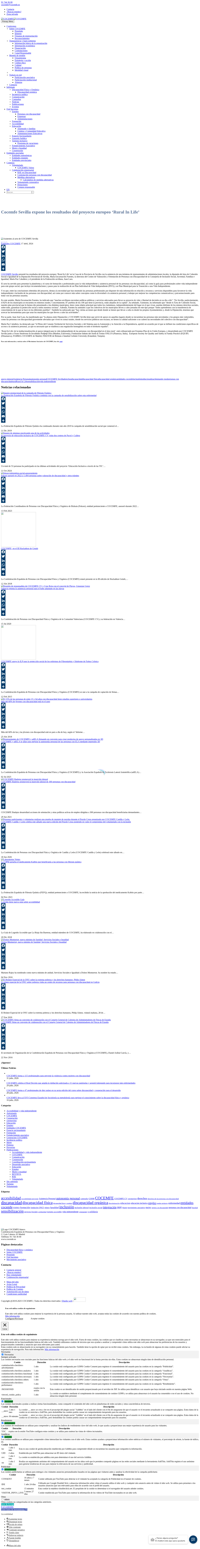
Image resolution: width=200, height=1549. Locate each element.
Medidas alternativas (26, 177)
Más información (12, 1316)
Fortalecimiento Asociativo (23, 146)
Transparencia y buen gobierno (22, 41)
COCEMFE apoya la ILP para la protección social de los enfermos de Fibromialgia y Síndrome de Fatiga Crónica (50, 661)
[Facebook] (100, 247)
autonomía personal (38, 379)
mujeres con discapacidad (160, 1208)
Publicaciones (18, 104)
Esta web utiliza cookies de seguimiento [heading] (20, 1308)
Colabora (10, 163)
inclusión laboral (82, 1207)
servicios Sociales (31, 1212)
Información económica (25, 46)
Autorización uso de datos (18, 1291)
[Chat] (193, 1539)
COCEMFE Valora (25, 167)
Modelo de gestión (17, 55)
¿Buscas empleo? (14, 12)
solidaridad (42, 1212)
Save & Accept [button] (7, 1504)
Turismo (10, 1184)
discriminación (114, 1203)
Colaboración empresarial (23, 170)
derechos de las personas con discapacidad (163, 1199)
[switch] (2, 1401)
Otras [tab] (3, 1497)
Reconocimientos (22, 38)
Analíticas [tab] (5, 1434)
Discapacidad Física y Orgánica (25, 89)
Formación (16, 121)
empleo (152, 1202)
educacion (125, 1203)
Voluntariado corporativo (28, 182)
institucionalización (149, 379)
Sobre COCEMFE (17, 28)
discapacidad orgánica (107, 379)
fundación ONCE (37, 1208)
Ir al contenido (7, 1507)
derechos (67, 379)
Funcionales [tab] (6, 1399)
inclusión (137, 379)
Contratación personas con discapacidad (34, 175)
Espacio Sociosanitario (21, 136)
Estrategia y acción (23, 60)
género (47, 1207)
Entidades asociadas (15, 153)
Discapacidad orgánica (27, 92)
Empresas (21, 116)
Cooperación (17, 150)
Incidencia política (20, 94)
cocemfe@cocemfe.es (10, 5)
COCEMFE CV (120, 1199)
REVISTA (16, 1174)
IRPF (119, 1207)
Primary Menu (7, 21)
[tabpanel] (100, 1378)
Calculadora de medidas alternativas (38, 180)
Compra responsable (26, 187)
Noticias (15, 102)
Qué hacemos (12, 109)
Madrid (124, 1208)
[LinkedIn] (100, 256)
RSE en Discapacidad (26, 172)
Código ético (20, 63)
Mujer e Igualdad (19, 148)
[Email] (100, 264)
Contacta (10, 9)
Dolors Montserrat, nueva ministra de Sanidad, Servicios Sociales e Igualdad (34, 942)
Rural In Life (21, 381)
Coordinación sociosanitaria (24, 1162)
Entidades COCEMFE (11, 243)
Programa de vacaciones (27, 143)
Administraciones (24, 119)
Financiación (20, 48)
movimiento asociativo (136, 1208)
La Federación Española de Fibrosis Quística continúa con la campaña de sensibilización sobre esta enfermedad (48, 395)
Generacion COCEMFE (17, 1137)
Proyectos (11, 1147)
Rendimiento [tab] (6, 1420)
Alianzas (18, 82)
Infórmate (11, 87)
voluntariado (83, 1212)
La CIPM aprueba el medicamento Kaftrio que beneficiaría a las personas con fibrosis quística (41, 862)
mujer (148, 1207)
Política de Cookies (15, 1289)
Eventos (15, 107)
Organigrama (20, 58)
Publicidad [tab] (5, 1467)
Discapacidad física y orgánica (20, 1250)
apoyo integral (7, 379)
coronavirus (12, 1120)
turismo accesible (54, 1212)
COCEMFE (12, 1116)
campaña (84, 1199)
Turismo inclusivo (19, 141)
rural (14, 381)
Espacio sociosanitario (16, 1130)
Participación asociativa (25, 77)
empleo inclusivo (162, 1203)
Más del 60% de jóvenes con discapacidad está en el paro (25, 701)
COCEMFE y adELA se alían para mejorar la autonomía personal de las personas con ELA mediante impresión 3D (50, 741)
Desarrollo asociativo (21, 1164)
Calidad (18, 65)
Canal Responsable (23, 53)
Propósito (19, 31)
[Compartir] (100, 269)
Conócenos (11, 26)
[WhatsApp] (100, 260)
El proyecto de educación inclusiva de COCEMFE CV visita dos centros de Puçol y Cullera (40, 435)
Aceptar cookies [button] (37, 1318)
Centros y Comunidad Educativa (31, 131)
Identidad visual (21, 70)
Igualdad (54, 1207)
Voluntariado (17, 165)
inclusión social (95, 1207)
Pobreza (10, 1145)
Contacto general (14, 1270)
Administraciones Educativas (29, 133)
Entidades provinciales (21, 160)
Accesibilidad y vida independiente (22, 1111)
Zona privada (12, 14)
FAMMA (16, 1208)
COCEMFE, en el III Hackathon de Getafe (19, 548)
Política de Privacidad (16, 1287)
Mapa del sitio (13, 1282)
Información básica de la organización (31, 43)
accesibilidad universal (29, 1199)
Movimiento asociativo (16, 1259)
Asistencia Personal (21, 379)
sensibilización (33, 381)
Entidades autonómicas (22, 155)
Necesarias (9, 1354)
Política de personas (23, 67)
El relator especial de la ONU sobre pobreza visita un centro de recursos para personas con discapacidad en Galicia (50, 982)
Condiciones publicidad (17, 1294)
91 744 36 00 (7, 2)
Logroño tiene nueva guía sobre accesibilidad (20, 902)
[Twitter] (100, 251)
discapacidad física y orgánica (62, 1203)
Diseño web (67, 1301)
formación (25, 1207)
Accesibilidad (18, 124)
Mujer (9, 1142)
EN (8, 189)
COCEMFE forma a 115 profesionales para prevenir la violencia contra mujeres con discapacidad (48, 1076)
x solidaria (93, 1211)
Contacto (13, 85)
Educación (16, 126)
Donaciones (22, 185)
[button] (14, 1509)
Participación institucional (26, 80)
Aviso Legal (12, 1284)
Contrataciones (21, 50)
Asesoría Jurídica (19, 138)
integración (109, 1207)
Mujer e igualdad (19, 1172)
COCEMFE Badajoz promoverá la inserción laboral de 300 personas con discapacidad (38, 782)
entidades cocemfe (125, 379)
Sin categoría (12, 1181)
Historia (18, 33)
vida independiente (48, 381)
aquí (60, 341)
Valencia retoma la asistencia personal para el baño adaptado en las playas (32, 588)
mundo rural (162, 379)
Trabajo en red (15, 75)
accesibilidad (11, 1198)
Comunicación (18, 97)
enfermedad (174, 1203)
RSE (14, 1176)
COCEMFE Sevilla (9, 274)
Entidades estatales (20, 158)
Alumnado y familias (26, 128)
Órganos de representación (26, 36)
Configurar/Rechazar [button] (14, 1318)
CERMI (92, 1199)
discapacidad (76, 379)
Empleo (15, 111)
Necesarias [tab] (5, 1352)
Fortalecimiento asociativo (18, 1135)
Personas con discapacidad (28, 114)
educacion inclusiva (139, 1203)
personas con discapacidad (180, 1207)
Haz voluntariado (14, 1275)
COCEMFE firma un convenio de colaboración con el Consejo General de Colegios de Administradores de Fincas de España (55, 1022)
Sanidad (195, 1208)
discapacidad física (90, 379)
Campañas (16, 99)
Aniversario (12, 1113)
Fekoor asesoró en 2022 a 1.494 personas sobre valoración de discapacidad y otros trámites (40, 475)
